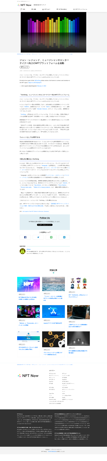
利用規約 (47, 449)
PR (63, 401)
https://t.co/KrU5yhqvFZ (34, 82)
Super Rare (51, 393)
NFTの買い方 (52, 379)
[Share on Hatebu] (64, 237)
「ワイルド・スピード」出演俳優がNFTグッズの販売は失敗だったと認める (53, 298)
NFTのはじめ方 (52, 373)
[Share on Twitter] (38, 237)
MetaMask (64, 379)
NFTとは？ (64, 373)
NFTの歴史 (51, 387)
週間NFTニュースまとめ (67, 399)
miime (63, 393)
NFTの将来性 (65, 387)
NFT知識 (51, 383)
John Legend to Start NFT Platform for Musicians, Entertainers (35, 211)
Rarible (63, 397)
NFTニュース (24, 67)
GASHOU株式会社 (52, 451)
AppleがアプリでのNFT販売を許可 (53, 323)
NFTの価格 (51, 397)
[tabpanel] (53, 32)
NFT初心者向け (65, 381)
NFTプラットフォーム (54, 375)
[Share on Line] (51, 237)
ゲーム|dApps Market (66, 395)
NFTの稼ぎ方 (52, 389)
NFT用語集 (64, 377)
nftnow (28, 249)
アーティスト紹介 (66, 375)
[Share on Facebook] (25, 237)
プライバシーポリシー (56, 449)
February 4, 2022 (41, 86)
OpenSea (51, 381)
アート (50, 395)
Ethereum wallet (52, 399)
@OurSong (38, 80)
